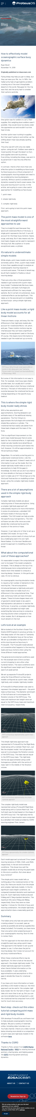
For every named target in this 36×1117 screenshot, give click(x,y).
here (10, 1036)
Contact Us (24, 1083)
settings (22, 1110)
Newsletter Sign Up (18, 1096)
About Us (11, 1083)
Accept (6, 1113)
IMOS (17, 1049)
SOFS (6, 1054)
